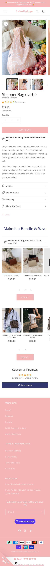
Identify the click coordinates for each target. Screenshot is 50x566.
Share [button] (7, 214)
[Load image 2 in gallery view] (25, 84)
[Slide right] (47, 85)
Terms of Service (12, 462)
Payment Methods (13, 450)
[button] (5, 11)
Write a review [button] (25, 385)
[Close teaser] (16, 563)
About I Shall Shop (13, 434)
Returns (8, 421)
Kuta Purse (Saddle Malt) (32, 275)
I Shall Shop (20, 552)
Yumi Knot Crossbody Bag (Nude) (32, 336)
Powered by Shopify (32, 552)
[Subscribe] (42, 512)
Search (8, 409)
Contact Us (10, 468)
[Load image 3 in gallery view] (37, 84)
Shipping (9, 415)
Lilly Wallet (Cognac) (11, 275)
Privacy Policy (11, 456)
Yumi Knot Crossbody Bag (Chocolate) (11, 336)
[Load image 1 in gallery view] (12, 84)
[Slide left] (3, 85)
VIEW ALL (25, 297)
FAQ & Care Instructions (15, 428)
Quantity (5, 115)
